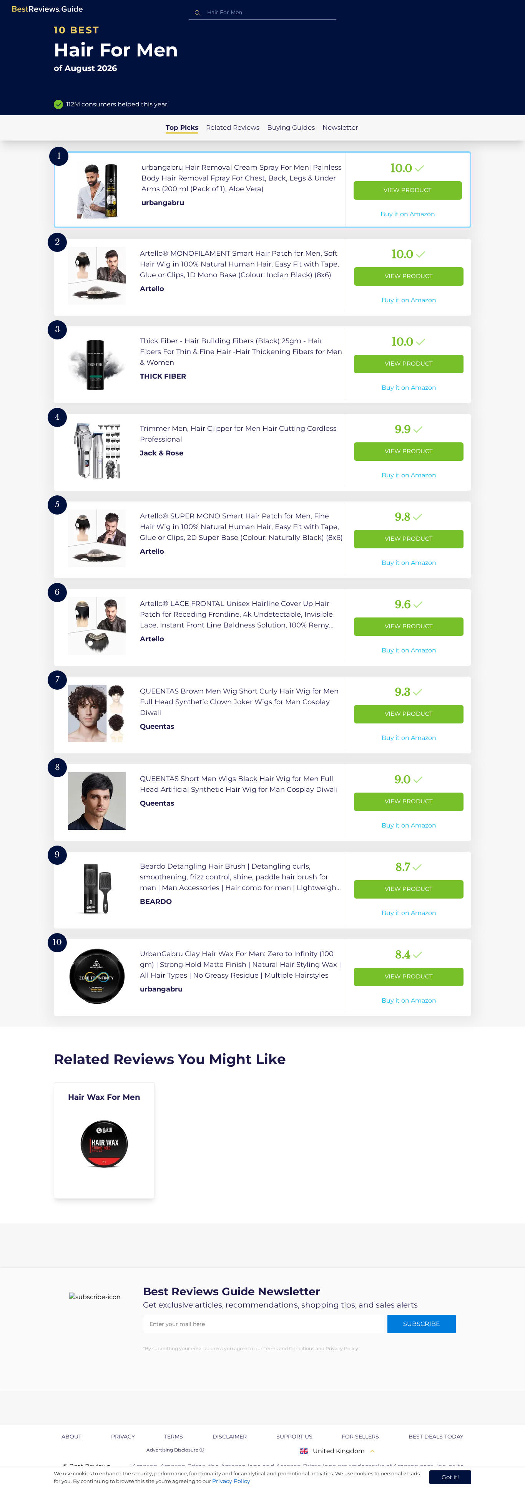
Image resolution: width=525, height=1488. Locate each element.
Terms (173, 1436)
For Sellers (360, 1436)
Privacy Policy (231, 1481)
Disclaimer (230, 1436)
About (71, 1436)
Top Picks (182, 127)
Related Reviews (232, 127)
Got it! (450, 1477)
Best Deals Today (436, 1436)
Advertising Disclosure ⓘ (175, 1450)
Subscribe (421, 1323)
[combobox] (262, 12)
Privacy (123, 1436)
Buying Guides (291, 127)
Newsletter (340, 127)
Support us (294, 1436)
